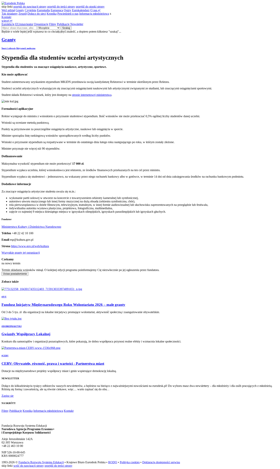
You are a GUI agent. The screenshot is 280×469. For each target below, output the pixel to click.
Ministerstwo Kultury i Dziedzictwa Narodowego (31, 226)
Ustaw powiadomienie (15, 273)
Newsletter (76, 24)
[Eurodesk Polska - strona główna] (13, 3)
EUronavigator (24, 24)
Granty (20, 10)
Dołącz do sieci (36, 13)
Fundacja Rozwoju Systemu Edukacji (41, 462)
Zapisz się (8, 395)
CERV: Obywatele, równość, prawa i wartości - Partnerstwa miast (53, 364)
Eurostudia (43, 10)
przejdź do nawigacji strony (29, 6)
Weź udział (8, 10)
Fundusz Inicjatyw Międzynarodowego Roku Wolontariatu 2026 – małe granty (63, 305)
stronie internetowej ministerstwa (91, 94)
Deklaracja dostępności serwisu (161, 462)
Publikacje (63, 24)
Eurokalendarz (81, 10)
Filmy (52, 24)
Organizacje (41, 24)
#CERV (5, 355)
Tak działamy (10, 13)
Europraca (57, 10)
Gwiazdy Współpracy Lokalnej (26, 334)
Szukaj (66, 27)
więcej (7, 20)
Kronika (52, 13)
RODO (112, 462)
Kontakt (6, 17)
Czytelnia (30, 10)
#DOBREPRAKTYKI (12, 326)
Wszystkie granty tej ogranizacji (21, 252)
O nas (95, 10)
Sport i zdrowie (9, 48)
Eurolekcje (8, 24)
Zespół (22, 13)
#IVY (4, 297)
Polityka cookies (130, 462)
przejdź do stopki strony (90, 6)
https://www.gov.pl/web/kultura (30, 246)
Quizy (67, 10)
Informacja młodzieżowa (94, 13)
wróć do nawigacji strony (28, 465)
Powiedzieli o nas (67, 13)
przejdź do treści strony (61, 6)
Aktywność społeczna (25, 48)
